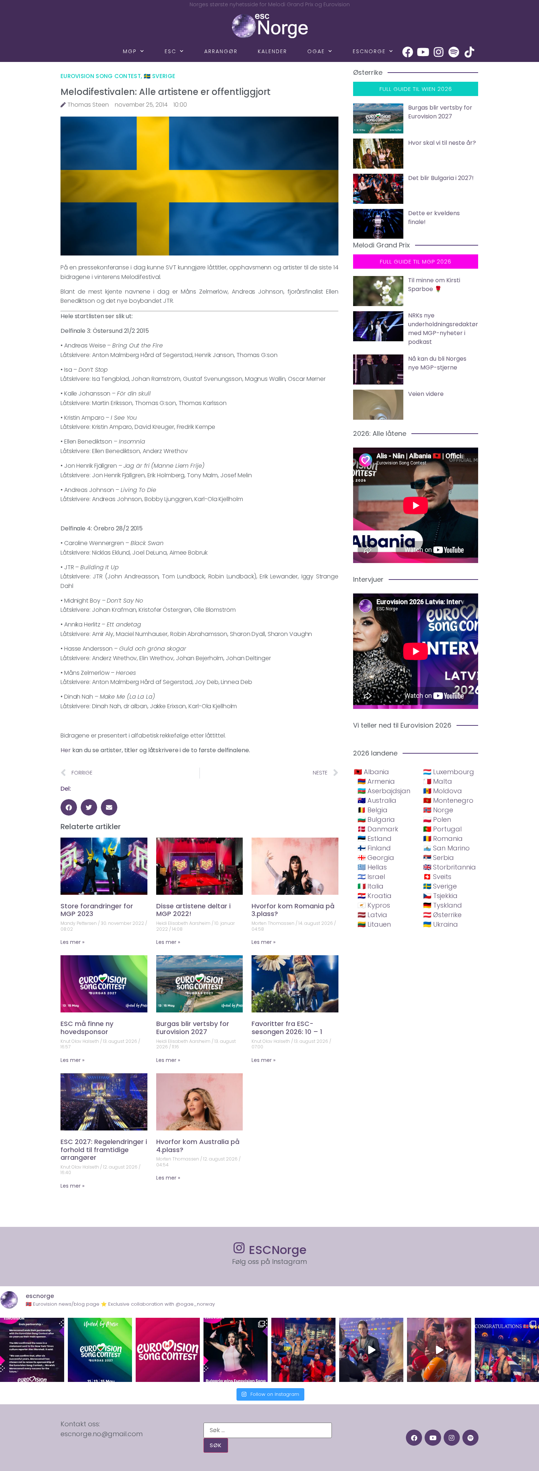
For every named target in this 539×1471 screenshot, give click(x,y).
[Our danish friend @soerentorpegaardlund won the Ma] (371, 1350)
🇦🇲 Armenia (376, 781)
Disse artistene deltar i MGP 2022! (193, 910)
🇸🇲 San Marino (446, 848)
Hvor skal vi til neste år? (442, 143)
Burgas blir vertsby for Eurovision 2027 (192, 1027)
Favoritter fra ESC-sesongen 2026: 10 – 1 (287, 1027)
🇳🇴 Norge (438, 809)
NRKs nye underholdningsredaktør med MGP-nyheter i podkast (443, 328)
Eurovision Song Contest (100, 76)
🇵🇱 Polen (437, 819)
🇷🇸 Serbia (438, 857)
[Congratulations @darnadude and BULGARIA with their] (235, 1350)
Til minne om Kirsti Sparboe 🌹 (434, 284)
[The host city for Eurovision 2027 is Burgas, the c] (100, 1350)
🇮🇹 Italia (371, 886)
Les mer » (72, 942)
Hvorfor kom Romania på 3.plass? (293, 910)
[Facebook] (407, 52)
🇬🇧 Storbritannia (449, 867)
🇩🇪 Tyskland (442, 905)
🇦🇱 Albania (371, 771)
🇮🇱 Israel (371, 876)
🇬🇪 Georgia (376, 857)
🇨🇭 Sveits (437, 876)
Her (65, 750)
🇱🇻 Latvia (372, 914)
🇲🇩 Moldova (442, 790)
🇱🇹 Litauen (374, 924)
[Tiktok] (469, 52)
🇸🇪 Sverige (160, 76)
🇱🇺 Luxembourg (448, 771)
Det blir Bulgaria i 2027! (441, 178)
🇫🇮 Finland (374, 848)
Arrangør (221, 51)
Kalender (272, 51)
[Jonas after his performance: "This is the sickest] (303, 1350)
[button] (68, 807)
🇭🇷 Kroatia (375, 895)
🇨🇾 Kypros (374, 905)
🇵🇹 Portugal (442, 829)
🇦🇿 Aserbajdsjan (384, 790)
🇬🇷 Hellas (372, 867)
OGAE (316, 51)
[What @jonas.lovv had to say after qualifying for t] (439, 1350)
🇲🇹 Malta (437, 781)
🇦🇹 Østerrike (442, 914)
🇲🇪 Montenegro (448, 800)
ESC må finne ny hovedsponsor (86, 1027)
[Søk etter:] (267, 1430)
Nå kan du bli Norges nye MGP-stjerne (437, 363)
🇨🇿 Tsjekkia (440, 895)
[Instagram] (438, 52)
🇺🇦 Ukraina (440, 924)
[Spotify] (453, 52)
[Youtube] (423, 52)
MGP (130, 51)
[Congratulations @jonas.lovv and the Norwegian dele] (507, 1350)
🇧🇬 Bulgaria (376, 819)
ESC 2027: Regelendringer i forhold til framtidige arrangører (103, 1149)
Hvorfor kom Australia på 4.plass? (197, 1145)
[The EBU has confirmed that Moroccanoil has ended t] (32, 1350)
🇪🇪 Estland (375, 838)
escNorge (369, 51)
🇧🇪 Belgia (373, 809)
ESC (170, 51)
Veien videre (426, 394)
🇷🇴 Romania (443, 838)
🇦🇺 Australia (377, 800)
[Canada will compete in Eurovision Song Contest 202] (168, 1350)
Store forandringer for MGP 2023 (96, 910)
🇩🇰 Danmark (378, 829)
